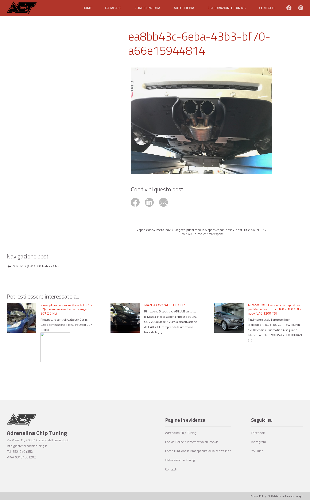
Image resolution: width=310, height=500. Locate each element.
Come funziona (147, 7)
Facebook (258, 432)
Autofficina (184, 7)
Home (87, 7)
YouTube (257, 450)
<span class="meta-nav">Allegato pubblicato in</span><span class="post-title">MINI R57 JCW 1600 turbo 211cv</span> (201, 232)
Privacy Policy (258, 496)
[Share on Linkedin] (152, 207)
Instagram (258, 441)
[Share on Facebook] (138, 207)
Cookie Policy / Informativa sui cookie (191, 441)
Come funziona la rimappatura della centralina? (198, 450)
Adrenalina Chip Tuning (181, 432)
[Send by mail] (165, 207)
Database (113, 7)
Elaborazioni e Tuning (227, 7)
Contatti (267, 7)
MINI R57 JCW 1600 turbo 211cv (36, 266)
